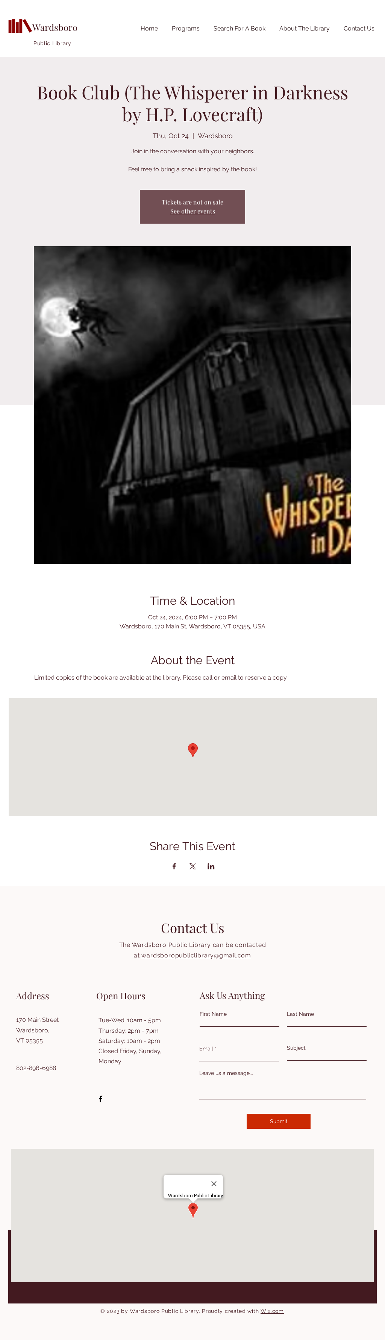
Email (206, 1048)
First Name (213, 1014)
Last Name (300, 1014)
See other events (192, 211)
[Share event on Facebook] (174, 866)
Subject (296, 1047)
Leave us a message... (226, 1073)
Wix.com (272, 1311)
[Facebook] (100, 1099)
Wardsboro (54, 27)
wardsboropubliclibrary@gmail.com (196, 955)
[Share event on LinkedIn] (211, 866)
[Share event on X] (192, 866)
